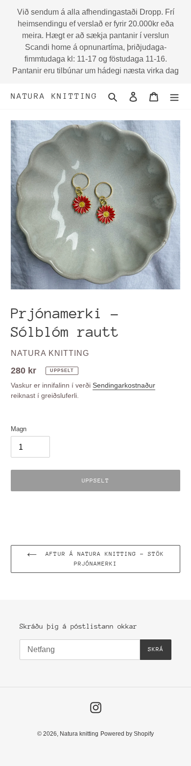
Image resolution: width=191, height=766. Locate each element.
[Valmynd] (174, 96)
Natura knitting (54, 96)
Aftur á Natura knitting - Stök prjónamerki (103, 558)
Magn (18, 429)
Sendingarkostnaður (124, 385)
